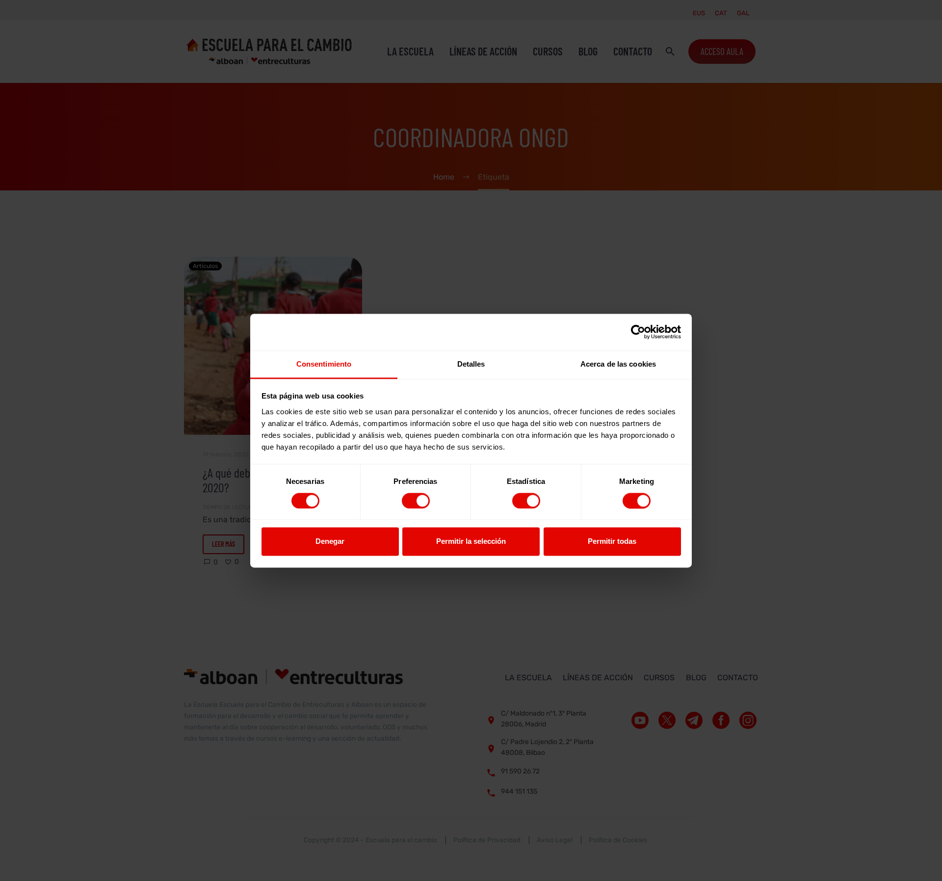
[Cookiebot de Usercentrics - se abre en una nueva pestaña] (638, 331)
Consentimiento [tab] (323, 364)
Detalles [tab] (471, 364)
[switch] (416, 500)
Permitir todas (612, 541)
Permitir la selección (471, 541)
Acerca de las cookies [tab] (618, 364)
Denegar (329, 541)
